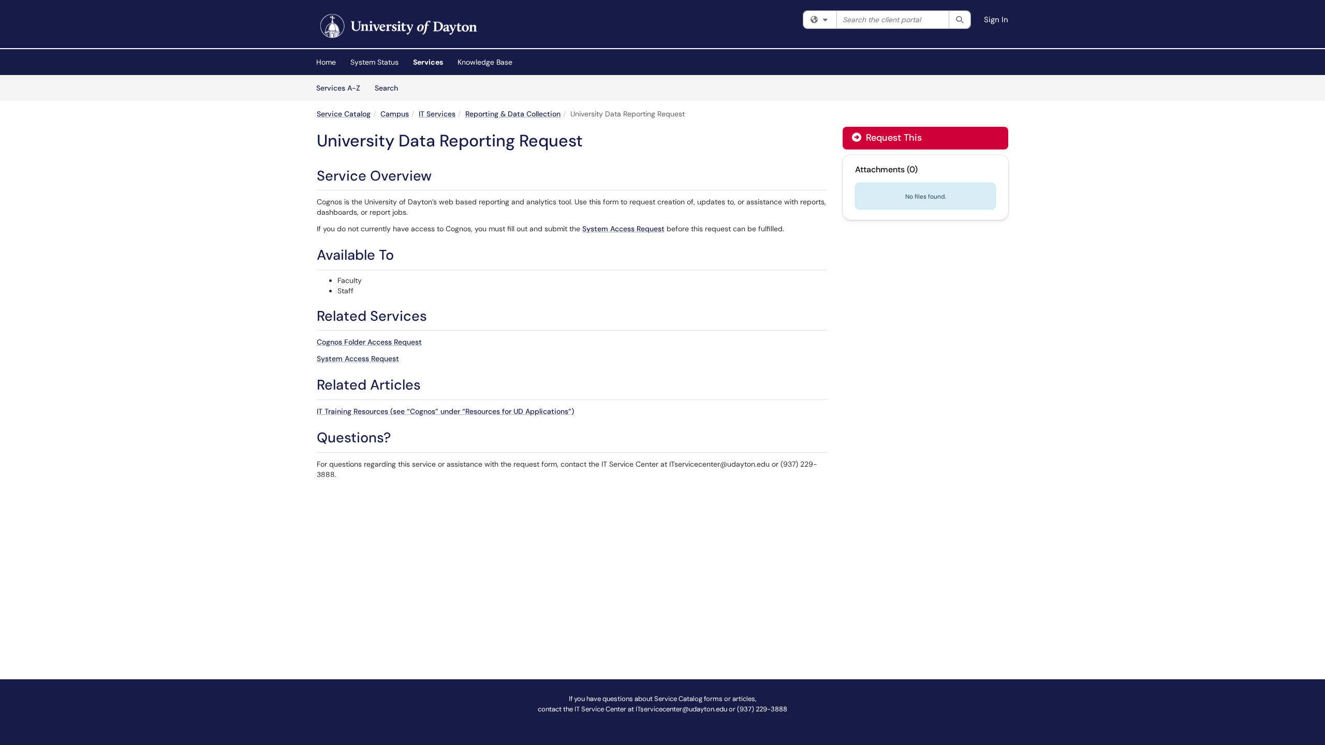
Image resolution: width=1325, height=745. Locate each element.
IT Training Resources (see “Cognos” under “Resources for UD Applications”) (445, 411)
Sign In (996, 19)
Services (428, 62)
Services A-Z (338, 88)
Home (326, 62)
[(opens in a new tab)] (397, 26)
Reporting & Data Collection (513, 113)
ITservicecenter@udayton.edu (681, 709)
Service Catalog (344, 113)
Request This (892, 137)
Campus (394, 113)
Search (390, 88)
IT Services (437, 113)
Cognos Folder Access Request (369, 342)
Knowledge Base (485, 62)
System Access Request (623, 228)
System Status (374, 62)
